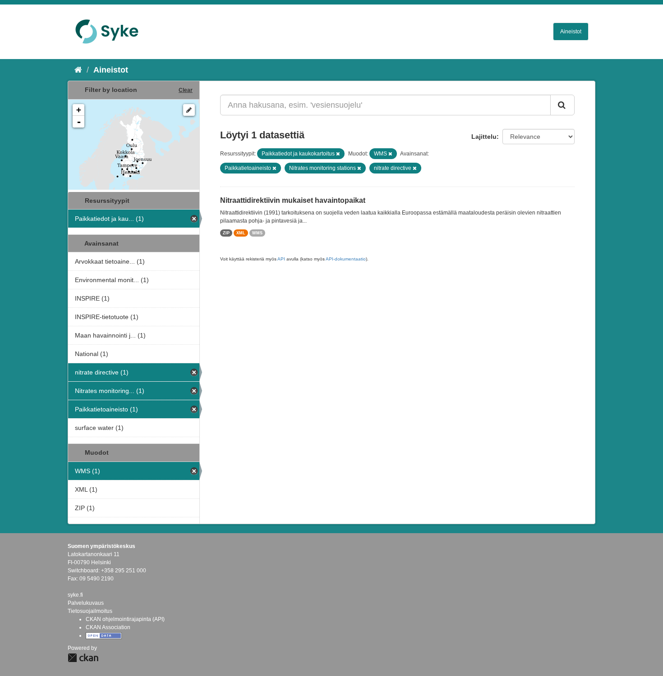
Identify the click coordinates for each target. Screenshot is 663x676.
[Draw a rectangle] (189, 110)
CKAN (83, 657)
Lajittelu (484, 136)
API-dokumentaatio (346, 258)
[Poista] (338, 153)
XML (240, 233)
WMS (257, 233)
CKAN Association (108, 627)
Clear (186, 90)
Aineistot (570, 31)
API (281, 258)
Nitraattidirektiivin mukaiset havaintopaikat (292, 200)
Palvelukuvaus (86, 603)
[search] (562, 105)
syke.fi (75, 595)
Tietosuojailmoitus (90, 611)
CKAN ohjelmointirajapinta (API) (125, 619)
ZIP (226, 233)
